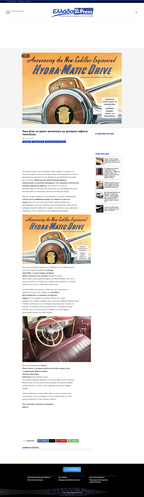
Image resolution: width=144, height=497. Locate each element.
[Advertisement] (72, 35)
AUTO (26, 56)
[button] (136, 12)
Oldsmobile (26, 141)
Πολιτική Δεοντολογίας (35, 480)
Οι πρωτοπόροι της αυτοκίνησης (55, 141)
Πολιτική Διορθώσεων (97, 477)
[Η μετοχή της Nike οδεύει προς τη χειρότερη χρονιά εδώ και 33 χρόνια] (99, 209)
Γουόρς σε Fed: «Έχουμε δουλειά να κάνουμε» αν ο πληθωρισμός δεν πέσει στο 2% (112, 161)
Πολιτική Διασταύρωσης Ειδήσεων (39, 477)
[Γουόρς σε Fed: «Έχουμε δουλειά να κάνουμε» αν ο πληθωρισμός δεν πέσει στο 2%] (99, 161)
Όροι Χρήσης (62, 477)
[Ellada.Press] (72, 12)
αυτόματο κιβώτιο (37, 141)
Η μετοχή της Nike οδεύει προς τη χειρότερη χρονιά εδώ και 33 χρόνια (111, 209)
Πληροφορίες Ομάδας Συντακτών (69, 480)
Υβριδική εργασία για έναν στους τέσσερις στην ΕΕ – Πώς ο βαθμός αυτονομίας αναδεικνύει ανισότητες (112, 185)
